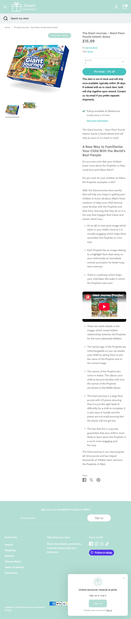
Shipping (10, 550)
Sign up (99, 517)
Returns (9, 555)
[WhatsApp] (102, 544)
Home (7, 27)
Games (90, 51)
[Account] (116, 5)
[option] (39, 66)
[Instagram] (96, 544)
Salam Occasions (27, 607)
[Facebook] (91, 544)
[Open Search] (5, 18)
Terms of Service (14, 567)
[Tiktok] (107, 544)
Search (9, 544)
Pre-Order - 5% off (104, 71)
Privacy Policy (13, 561)
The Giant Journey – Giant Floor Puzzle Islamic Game (36, 27)
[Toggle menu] (5, 7)
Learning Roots (91, 47)
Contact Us (11, 572)
